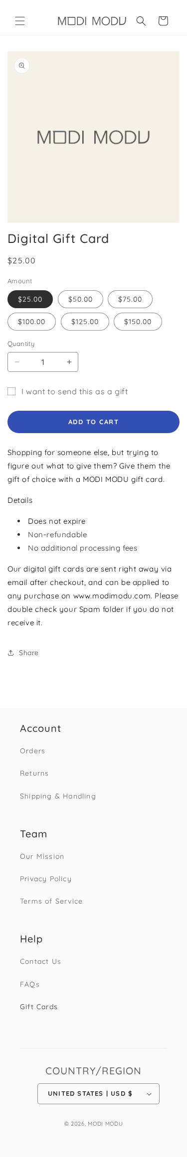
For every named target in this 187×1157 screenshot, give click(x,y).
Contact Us (40, 961)
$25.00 (30, 299)
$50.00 (80, 299)
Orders (32, 750)
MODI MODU (105, 1123)
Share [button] (29, 652)
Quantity (20, 343)
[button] (20, 21)
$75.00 (130, 299)
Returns (34, 773)
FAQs (30, 984)
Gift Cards (39, 1006)
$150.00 (138, 321)
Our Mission (42, 856)
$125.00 (85, 321)
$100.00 (31, 321)
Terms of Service (51, 901)
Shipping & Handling (58, 796)
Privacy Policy (46, 878)
